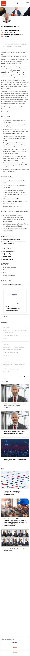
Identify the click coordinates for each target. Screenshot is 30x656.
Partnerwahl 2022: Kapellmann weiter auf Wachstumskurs (15, 549)
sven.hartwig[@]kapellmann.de (13, 34)
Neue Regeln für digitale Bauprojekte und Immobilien (15, 460)
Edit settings (15, 642)
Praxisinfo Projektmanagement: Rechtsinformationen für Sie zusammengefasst (12, 493)
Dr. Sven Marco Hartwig (11, 335)
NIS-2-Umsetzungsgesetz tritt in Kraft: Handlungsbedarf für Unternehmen (14, 432)
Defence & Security (7, 259)
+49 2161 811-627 (9, 32)
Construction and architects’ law (11, 239)
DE (22, 3)
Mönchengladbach (14, 30)
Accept (15, 652)
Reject (15, 647)
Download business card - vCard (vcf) (15, 44)
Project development (8, 254)
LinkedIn (6, 36)
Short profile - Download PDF (13, 46)
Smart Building (6, 256)
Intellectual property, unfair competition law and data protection (14, 242)
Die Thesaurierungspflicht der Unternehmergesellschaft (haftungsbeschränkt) (14, 308)
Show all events (24, 376)
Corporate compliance (8, 251)
